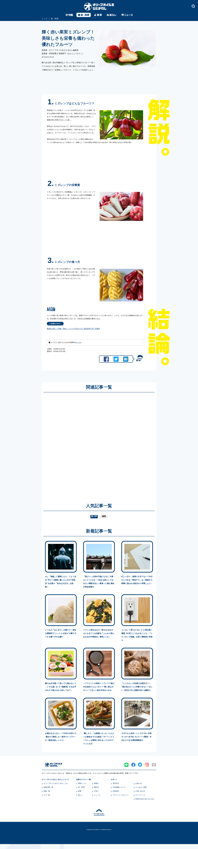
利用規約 (116, 791)
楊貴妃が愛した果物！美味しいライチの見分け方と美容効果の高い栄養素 (73, 329)
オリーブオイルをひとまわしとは (56, 783)
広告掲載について (119, 787)
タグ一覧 (47, 795)
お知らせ (138, 783)
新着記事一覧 (48, 787)
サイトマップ (140, 795)
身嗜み (96, 783)
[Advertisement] (77, 444)
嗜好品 (96, 787)
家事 (79, 791)
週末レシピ (82, 783)
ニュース (97, 795)
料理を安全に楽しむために (145, 799)
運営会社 (116, 783)
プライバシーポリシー (121, 795)
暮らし (80, 795)
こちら (79, 342)
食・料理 (81, 787)
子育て (96, 791)
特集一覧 (47, 791)
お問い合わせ (140, 791)
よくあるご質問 (141, 787)
